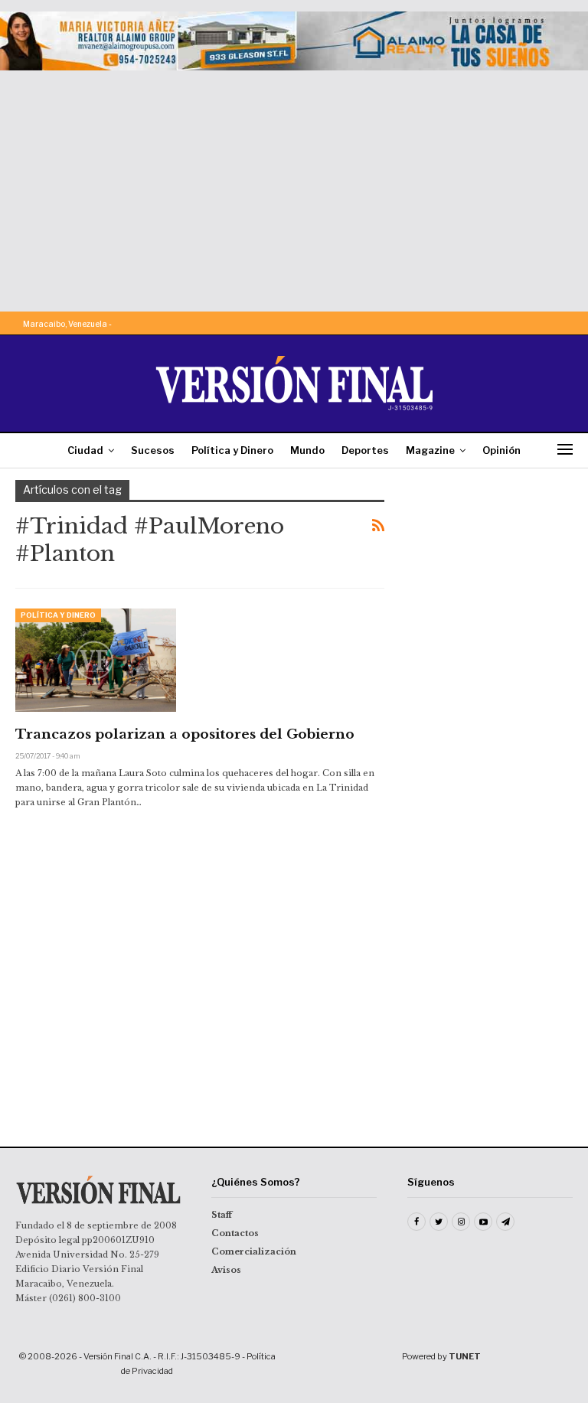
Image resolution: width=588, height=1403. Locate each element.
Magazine (430, 450)
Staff (221, 1214)
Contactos (235, 1233)
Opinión (501, 450)
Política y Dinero (232, 450)
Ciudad (85, 450)
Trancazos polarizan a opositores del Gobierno (184, 734)
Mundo (307, 450)
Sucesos (153, 450)
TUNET (465, 1356)
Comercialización (253, 1251)
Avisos (226, 1269)
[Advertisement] (294, 185)
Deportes (365, 450)
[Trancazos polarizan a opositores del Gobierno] (95, 660)
